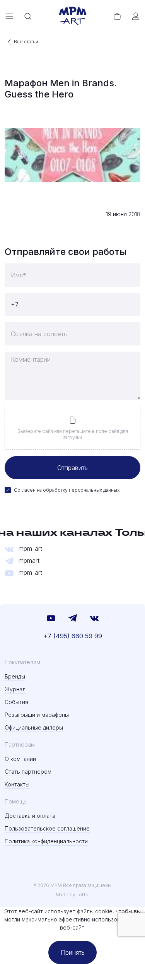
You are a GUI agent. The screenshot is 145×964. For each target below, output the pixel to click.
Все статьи (26, 41)
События (16, 702)
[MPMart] (73, 16)
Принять (73, 952)
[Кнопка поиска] (28, 16)
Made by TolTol (73, 894)
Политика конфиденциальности (46, 841)
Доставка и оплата (30, 815)
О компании (20, 758)
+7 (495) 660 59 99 (72, 636)
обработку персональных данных (81, 490)
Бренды (15, 676)
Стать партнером (28, 771)
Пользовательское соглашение (47, 828)
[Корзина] (117, 16)
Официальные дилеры (34, 727)
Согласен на (66, 490)
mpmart (29, 560)
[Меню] (9, 16)
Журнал (15, 689)
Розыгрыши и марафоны (37, 714)
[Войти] (135, 16)
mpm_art (30, 548)
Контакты (17, 784)
